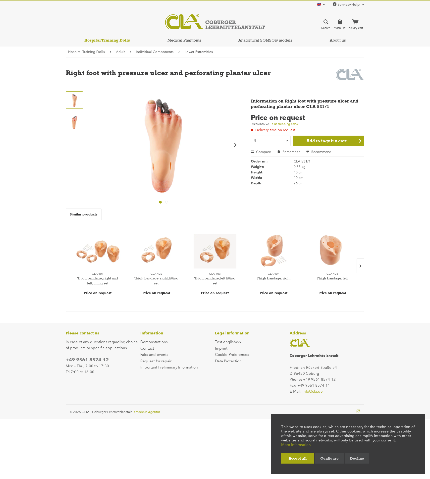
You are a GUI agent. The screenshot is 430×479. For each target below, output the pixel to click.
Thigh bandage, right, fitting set (156, 280)
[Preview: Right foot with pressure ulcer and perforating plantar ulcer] (74, 100)
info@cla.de (313, 391)
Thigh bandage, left (332, 278)
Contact (147, 348)
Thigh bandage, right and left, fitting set (97, 280)
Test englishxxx (228, 342)
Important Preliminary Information (169, 367)
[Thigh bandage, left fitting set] (215, 251)
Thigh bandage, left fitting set (214, 280)
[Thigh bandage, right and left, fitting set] (98, 251)
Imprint (221, 348)
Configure (329, 458)
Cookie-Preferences (232, 354)
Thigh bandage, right (273, 278)
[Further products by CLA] (350, 77)
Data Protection (228, 361)
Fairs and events (154, 354)
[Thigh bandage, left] (332, 251)
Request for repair (155, 361)
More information (296, 444)
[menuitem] (326, 24)
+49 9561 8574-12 (87, 360)
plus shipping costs (284, 124)
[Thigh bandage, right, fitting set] (156, 251)
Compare (263, 152)
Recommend (320, 152)
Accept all (298, 458)
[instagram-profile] (358, 412)
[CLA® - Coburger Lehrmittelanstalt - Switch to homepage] (215, 21)
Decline (357, 458)
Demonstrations (154, 342)
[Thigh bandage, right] (274, 251)
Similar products (84, 214)
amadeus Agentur (147, 412)
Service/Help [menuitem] (348, 4)
